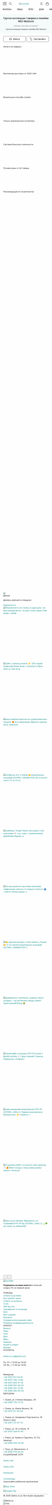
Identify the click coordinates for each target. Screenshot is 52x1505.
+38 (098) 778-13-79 (13, 1402)
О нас (6, 1303)
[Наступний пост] (10, 1277)
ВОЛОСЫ (7, 9)
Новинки (7, 1342)
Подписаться (9, 605)
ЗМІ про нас (9, 1306)
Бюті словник (9, 1314)
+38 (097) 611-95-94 (13, 1411)
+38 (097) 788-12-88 (13, 1380)
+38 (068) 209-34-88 (13, 1443)
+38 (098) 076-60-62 (13, 1452)
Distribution (8, 1473)
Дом (5, 1336)
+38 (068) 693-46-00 (13, 1385)
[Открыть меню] (5, 4)
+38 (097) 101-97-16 (13, 1422)
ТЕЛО (30, 9)
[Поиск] (10, 4)
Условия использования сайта (17, 1320)
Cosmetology (9, 1479)
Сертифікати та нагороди (15, 1309)
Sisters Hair (8, 1460)
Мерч (5, 1339)
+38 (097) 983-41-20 (13, 1382)
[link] (47, 4)
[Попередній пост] (5, 1277)
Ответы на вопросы (12, 1301)
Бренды (7, 1347)
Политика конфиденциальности (18, 1323)
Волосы (7, 1328)
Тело (5, 1334)
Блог (5, 1312)
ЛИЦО (20, 9)
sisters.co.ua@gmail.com (14, 1356)
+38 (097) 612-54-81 (13, 1377)
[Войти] (41, 4)
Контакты (7, 1317)
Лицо (5, 1331)
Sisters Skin (8, 1466)
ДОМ (41, 9)
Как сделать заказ (12, 1298)
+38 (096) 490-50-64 (13, 1391)
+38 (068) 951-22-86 (13, 1388)
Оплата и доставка (12, 1295)
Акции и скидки (10, 1344)
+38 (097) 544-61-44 (13, 1431)
